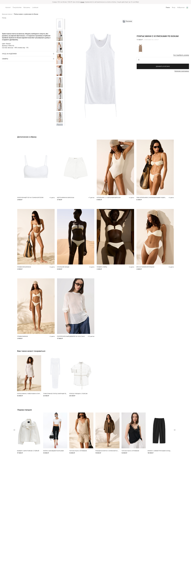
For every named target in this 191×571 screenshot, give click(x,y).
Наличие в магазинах (181, 71)
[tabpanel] (29, 373)
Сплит (82, 2)
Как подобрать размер (181, 55)
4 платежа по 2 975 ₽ (151, 39)
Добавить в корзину (163, 66)
